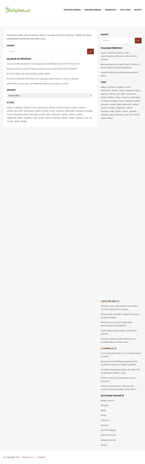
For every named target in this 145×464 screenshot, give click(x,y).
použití (42, 114)
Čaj (90, 117)
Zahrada (104, 425)
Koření (38, 111)
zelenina (79, 117)
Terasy (103, 415)
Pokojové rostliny (20, 114)
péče (48, 114)
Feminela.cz (109, 348)
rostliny (79, 114)
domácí (52, 107)
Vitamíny (28, 117)
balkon (10, 107)
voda (35, 117)
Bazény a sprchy (107, 400)
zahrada (55, 117)
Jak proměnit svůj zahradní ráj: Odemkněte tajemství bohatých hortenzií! (37, 83)
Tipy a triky (125, 10)
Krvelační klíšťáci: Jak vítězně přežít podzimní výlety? (28, 73)
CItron (34, 107)
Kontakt (41, 457)
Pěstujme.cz (27, 457)
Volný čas (105, 420)
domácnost (43, 107)
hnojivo (74, 107)
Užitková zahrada (72, 10)
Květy (52, 111)
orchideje (88, 111)
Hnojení (66, 107)
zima (86, 117)
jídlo (21, 111)
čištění (17, 121)
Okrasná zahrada (93, 10)
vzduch (48, 117)
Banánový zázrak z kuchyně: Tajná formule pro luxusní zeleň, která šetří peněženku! (42, 68)
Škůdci (24, 121)
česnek (10, 121)
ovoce (9, 114)
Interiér (10, 111)
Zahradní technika (108, 435)
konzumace (29, 111)
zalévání (64, 117)
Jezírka (103, 410)
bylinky (27, 107)
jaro (16, 111)
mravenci (60, 111)
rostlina (71, 114)
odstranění (70, 111)
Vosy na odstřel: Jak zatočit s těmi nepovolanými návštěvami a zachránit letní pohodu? (43, 64)
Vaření (20, 117)
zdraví (71, 117)
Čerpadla (104, 405)
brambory (18, 107)
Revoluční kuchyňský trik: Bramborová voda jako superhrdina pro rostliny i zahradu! (42, 78)
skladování (11, 117)
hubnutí (81, 107)
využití (41, 117)
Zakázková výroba (108, 440)
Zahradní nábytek (108, 430)
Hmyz (59, 107)
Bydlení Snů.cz (111, 301)
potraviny (34, 114)
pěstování (56, 114)
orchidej (79, 111)
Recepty (138, 10)
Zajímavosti (110, 10)
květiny (45, 111)
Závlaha (104, 445)
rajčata (64, 114)
